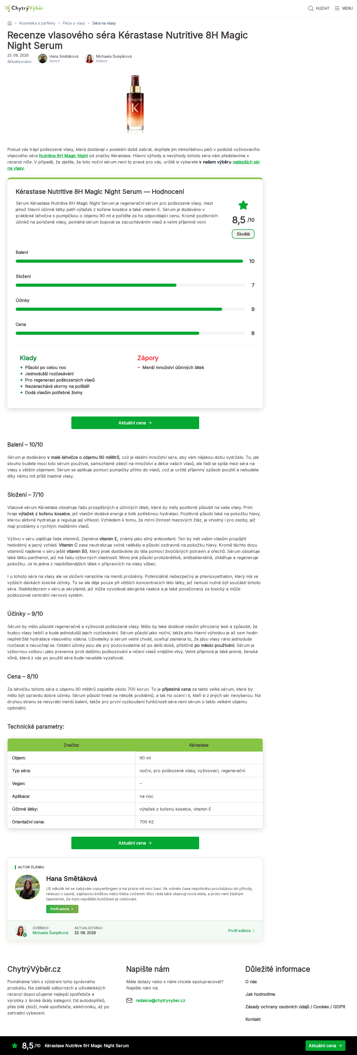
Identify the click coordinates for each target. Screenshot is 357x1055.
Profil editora (239, 930)
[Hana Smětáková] (27, 887)
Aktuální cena (132, 422)
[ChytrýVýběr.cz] (23, 8)
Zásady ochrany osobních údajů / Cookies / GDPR (295, 1006)
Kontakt (253, 1019)
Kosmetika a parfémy (37, 23)
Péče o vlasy (74, 23)
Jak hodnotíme (260, 994)
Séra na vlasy (104, 23)
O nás (251, 981)
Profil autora (59, 909)
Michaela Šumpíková (50, 932)
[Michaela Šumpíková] (20, 930)
